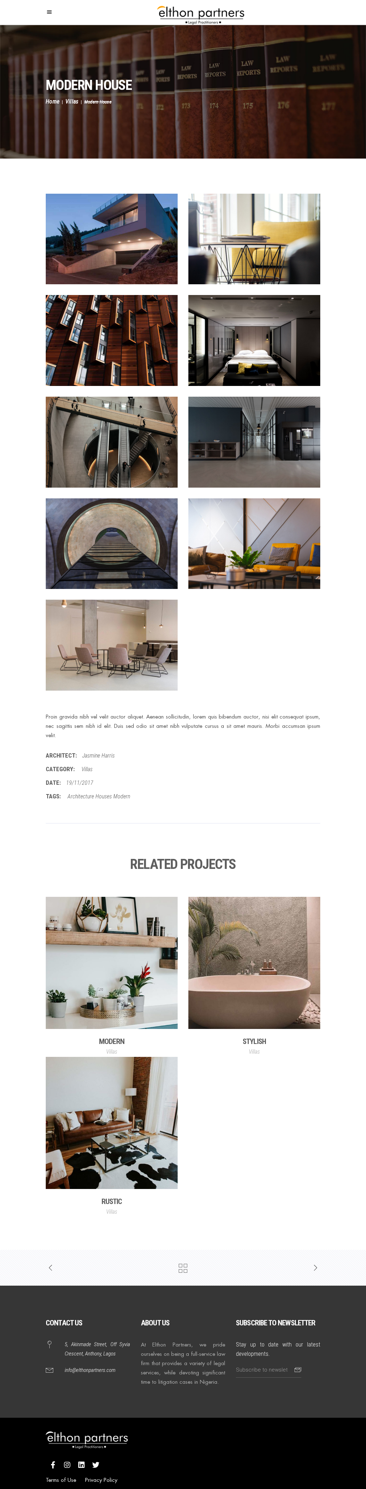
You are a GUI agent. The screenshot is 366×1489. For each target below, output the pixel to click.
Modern (121, 796)
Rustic (112, 1201)
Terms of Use (61, 1479)
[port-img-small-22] (112, 645)
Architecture (81, 796)
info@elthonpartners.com (90, 1370)
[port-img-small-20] (112, 543)
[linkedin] (81, 1464)
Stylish (254, 1041)
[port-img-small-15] (254, 239)
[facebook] (53, 1464)
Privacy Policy (101, 1479)
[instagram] (67, 1464)
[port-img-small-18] (112, 442)
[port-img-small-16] (112, 340)
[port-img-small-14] (112, 239)
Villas (72, 101)
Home (52, 101)
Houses (103, 796)
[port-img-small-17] (254, 340)
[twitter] (95, 1464)
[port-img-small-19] (254, 442)
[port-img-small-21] (254, 543)
